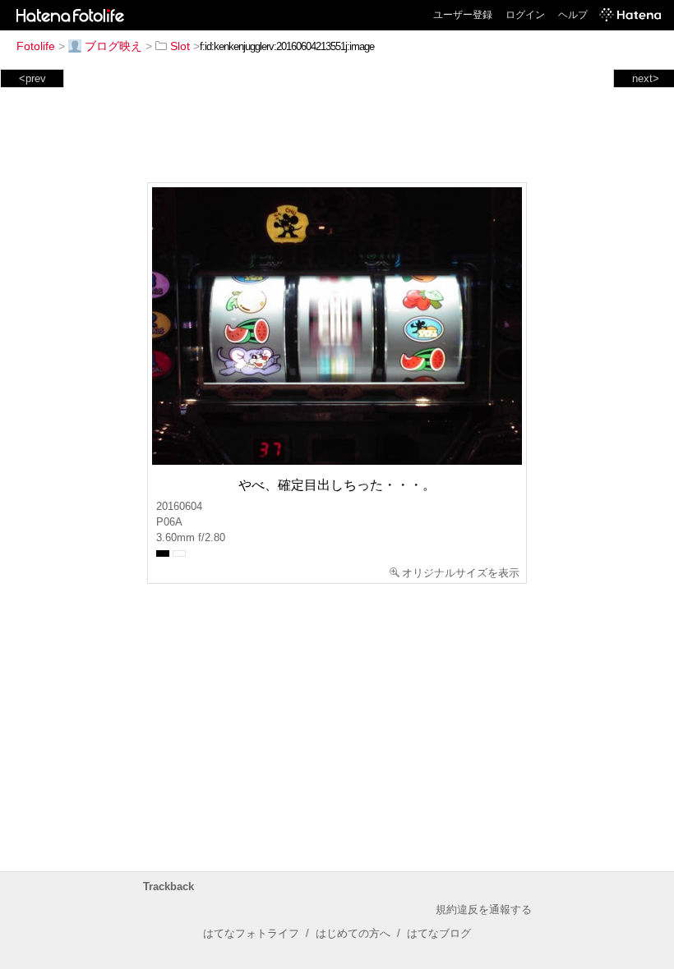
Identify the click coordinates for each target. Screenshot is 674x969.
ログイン (525, 15)
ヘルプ (573, 15)
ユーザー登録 (462, 15)
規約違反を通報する (484, 909)
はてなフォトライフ (251, 933)
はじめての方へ (353, 933)
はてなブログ (439, 933)
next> (645, 78)
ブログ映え (113, 46)
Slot (180, 46)
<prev (32, 78)
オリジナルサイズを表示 (460, 573)
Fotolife (35, 46)
